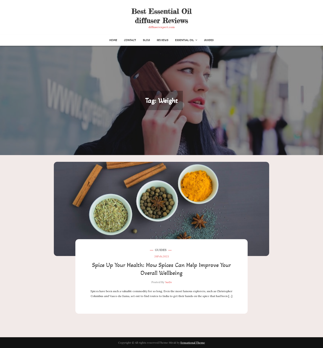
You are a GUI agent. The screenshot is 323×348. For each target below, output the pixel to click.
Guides (209, 40)
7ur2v (168, 282)
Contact (130, 40)
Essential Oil (184, 40)
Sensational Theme (192, 342)
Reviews (162, 40)
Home (113, 40)
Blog (146, 40)
